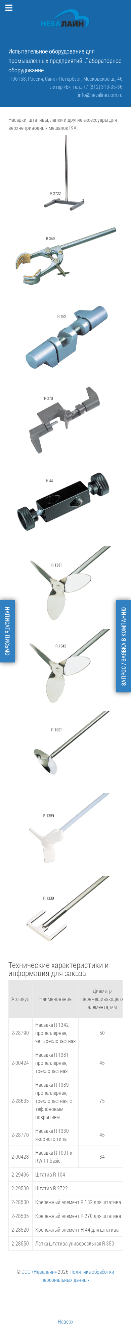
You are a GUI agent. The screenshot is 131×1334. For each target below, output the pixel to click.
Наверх (66, 1321)
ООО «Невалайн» (39, 1271)
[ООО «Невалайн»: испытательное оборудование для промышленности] (65, 19)
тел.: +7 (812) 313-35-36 (98, 86)
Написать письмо (7, 631)
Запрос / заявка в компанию (123, 646)
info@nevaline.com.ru (100, 94)
